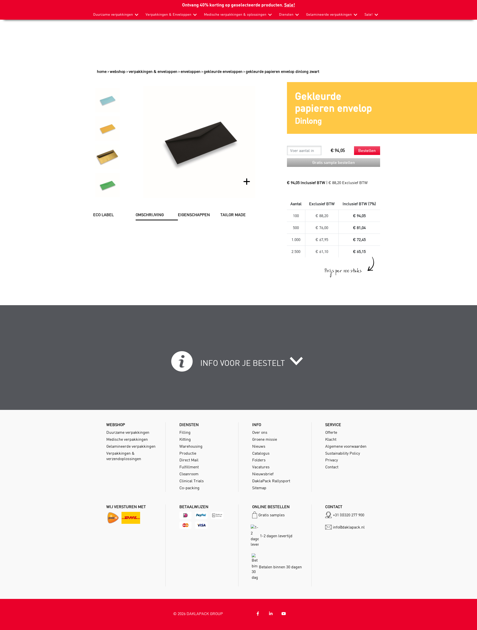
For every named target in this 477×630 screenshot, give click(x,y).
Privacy (331, 459)
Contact (331, 466)
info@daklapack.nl (349, 527)
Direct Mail (189, 459)
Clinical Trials (191, 480)
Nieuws (258, 446)
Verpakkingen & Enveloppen (168, 14)
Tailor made (233, 214)
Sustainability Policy (342, 453)
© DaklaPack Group (198, 613)
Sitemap (259, 487)
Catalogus (261, 453)
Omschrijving (150, 214)
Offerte (331, 432)
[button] (239, 364)
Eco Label (103, 214)
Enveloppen (190, 71)
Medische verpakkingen (127, 439)
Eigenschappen (194, 214)
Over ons (259, 432)
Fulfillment (189, 466)
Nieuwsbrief (263, 473)
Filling (185, 432)
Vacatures (261, 466)
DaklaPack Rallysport (271, 480)
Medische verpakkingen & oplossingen (235, 14)
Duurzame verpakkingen (113, 14)
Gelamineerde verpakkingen (329, 14)
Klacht (330, 439)
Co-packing (189, 487)
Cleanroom (189, 473)
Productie (187, 453)
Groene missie (264, 439)
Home (102, 71)
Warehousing (190, 446)
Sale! (289, 4)
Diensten (286, 14)
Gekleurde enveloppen (223, 71)
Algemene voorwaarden (345, 446)
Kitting (185, 439)
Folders (259, 459)
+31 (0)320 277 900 (348, 514)
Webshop (117, 71)
